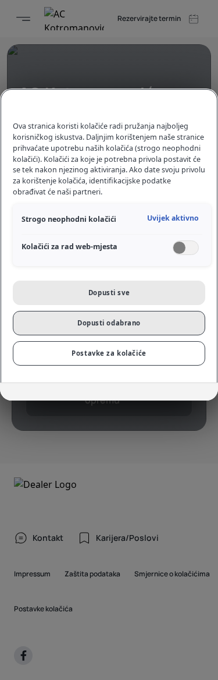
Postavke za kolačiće (109, 353)
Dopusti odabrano (109, 322)
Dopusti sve (109, 292)
